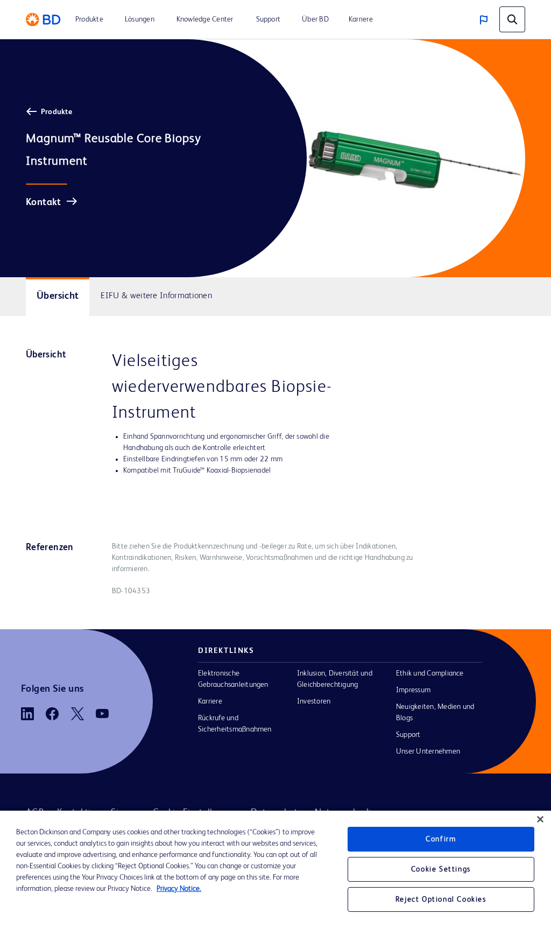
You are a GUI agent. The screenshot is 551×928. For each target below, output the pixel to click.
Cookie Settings (441, 869)
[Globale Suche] (512, 19)
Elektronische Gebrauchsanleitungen (233, 679)
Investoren (313, 701)
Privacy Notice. (179, 888)
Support (408, 735)
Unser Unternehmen (428, 751)
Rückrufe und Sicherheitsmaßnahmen (235, 723)
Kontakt (43, 202)
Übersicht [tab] (58, 296)
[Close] (540, 819)
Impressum (413, 690)
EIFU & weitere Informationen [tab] (156, 296)
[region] (275, 869)
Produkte (56, 112)
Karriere (210, 701)
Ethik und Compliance (430, 673)
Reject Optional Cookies (440, 899)
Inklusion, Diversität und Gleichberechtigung (334, 679)
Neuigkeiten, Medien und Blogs (435, 712)
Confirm (441, 839)
